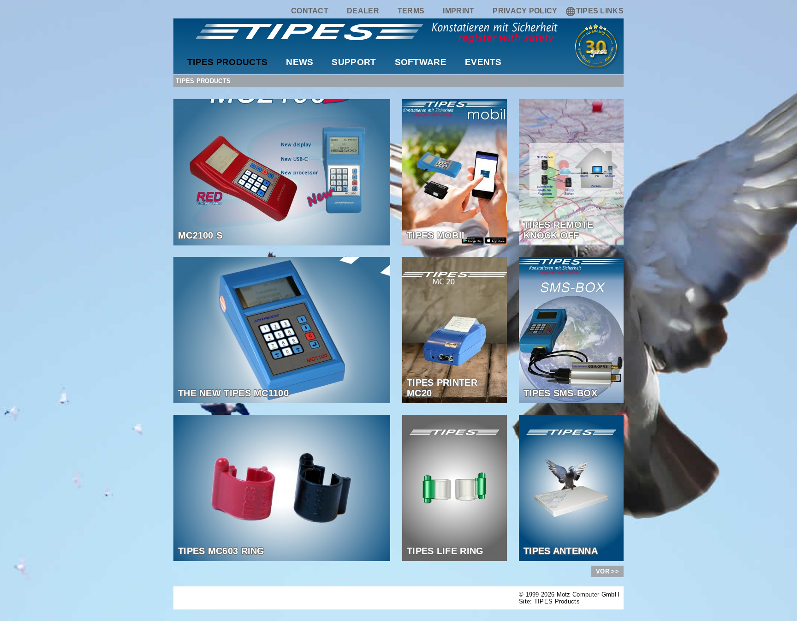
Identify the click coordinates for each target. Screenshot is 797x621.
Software (420, 62)
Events (483, 62)
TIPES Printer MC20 (442, 387)
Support (354, 62)
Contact (309, 11)
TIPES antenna (560, 551)
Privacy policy (525, 11)
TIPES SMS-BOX (560, 393)
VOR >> (607, 571)
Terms (411, 11)
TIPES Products (227, 62)
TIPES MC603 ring (221, 551)
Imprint (458, 11)
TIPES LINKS (600, 11)
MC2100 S (200, 235)
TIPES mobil (437, 235)
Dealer (363, 11)
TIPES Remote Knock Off (558, 230)
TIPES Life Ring (445, 551)
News (299, 62)
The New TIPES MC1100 (233, 393)
